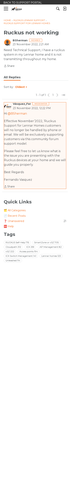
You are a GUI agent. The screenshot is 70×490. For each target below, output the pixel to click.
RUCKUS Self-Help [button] (17, 242)
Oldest (20, 87)
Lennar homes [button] (51, 255)
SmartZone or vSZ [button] (46, 242)
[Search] (58, 9)
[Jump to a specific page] (63, 95)
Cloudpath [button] (13, 246)
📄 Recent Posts (15, 215)
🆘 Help (9, 226)
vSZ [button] (10, 251)
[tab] (12, 77)
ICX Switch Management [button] (21, 255)
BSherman (20, 40)
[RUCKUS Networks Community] (16, 9)
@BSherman (17, 113)
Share (9, 66)
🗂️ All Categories (15, 210)
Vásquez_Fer (22, 104)
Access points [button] (28, 251)
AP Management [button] (51, 246)
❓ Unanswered (35, 221)
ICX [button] (30, 246)
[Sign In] (64, 9)
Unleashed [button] (13, 260)
